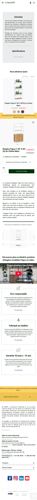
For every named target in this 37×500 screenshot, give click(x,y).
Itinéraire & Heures (7, 439)
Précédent (25, 76)
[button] (16, 144)
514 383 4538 (18, 455)
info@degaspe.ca (7, 455)
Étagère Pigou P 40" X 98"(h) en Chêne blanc (18, 104)
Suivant (32, 76)
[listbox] (18, 112)
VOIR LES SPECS (18, 57)
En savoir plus (6, 430)
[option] (14, 111)
